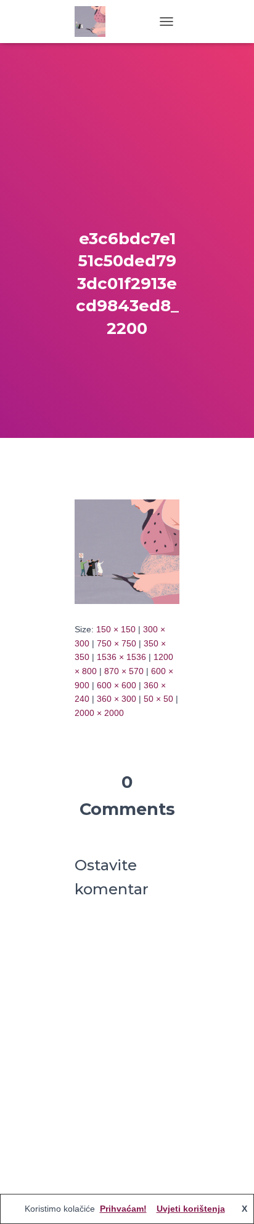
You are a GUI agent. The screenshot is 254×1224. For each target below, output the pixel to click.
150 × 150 (116, 629)
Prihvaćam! (123, 1209)
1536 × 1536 (121, 657)
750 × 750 (116, 643)
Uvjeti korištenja (191, 1209)
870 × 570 (124, 671)
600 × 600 (116, 685)
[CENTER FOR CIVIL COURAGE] (95, 21)
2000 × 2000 (99, 713)
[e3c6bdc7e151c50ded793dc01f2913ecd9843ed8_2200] (127, 551)
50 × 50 (158, 699)
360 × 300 (116, 699)
